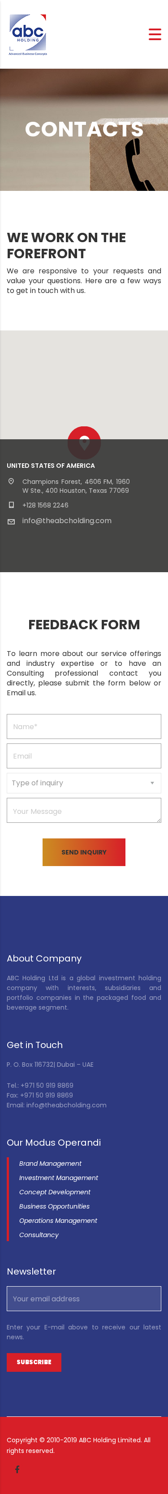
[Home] (28, 34)
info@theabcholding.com (67, 521)
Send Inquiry (84, 852)
